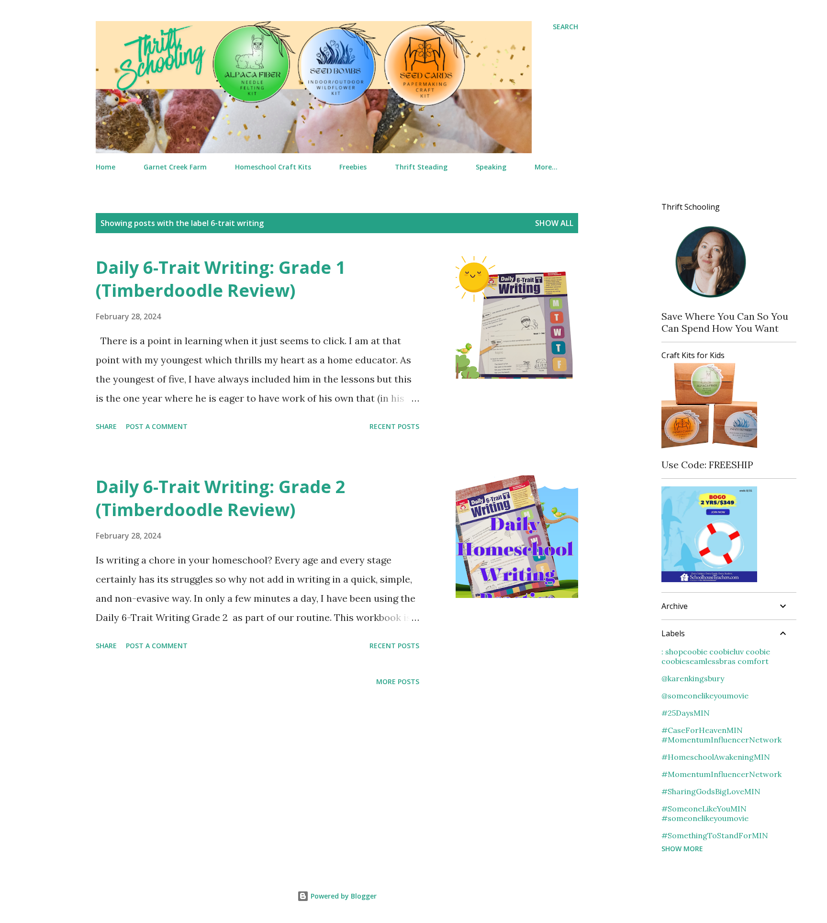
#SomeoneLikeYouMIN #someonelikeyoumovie (705, 813)
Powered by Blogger (343, 895)
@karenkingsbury (692, 678)
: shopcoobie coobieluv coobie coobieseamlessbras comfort (715, 656)
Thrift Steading (421, 166)
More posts (397, 681)
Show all (554, 223)
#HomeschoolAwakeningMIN (715, 757)
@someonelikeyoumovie (705, 695)
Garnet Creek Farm (175, 166)
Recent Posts (394, 426)
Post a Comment (157, 426)
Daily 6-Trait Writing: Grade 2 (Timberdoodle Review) (221, 498)
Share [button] (106, 426)
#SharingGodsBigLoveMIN (710, 791)
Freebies (353, 166)
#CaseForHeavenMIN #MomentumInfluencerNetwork (721, 734)
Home (105, 166)
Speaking (491, 166)
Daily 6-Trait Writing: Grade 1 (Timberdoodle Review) (221, 279)
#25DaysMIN (685, 713)
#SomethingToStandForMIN (714, 835)
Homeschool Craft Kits (273, 166)
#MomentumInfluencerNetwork (721, 774)
